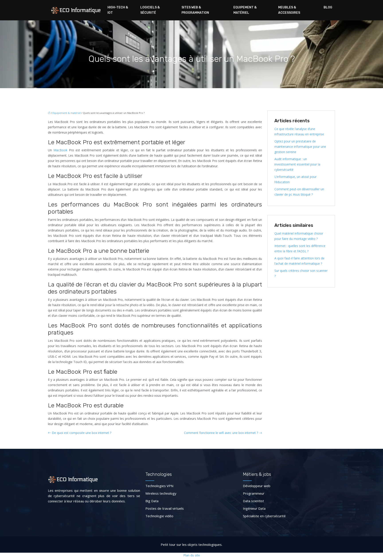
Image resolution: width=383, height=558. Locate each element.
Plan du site (191, 555)
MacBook (60, 150)
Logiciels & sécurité (150, 10)
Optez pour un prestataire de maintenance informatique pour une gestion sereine (300, 146)
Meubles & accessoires (289, 10)
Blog (328, 7)
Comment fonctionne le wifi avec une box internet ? (221, 433)
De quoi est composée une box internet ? (81, 433)
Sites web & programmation (195, 10)
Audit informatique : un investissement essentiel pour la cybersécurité (297, 164)
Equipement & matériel (245, 10)
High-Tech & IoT (117, 10)
